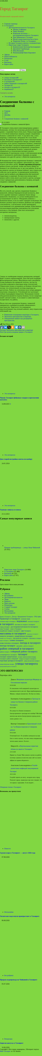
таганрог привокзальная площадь (27, 657)
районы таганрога (4, 652)
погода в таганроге (12, 87)
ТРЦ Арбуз (37, 616)
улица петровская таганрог (7, 664)
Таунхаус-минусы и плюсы (10, 510)
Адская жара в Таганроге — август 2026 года (17, 853)
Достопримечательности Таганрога (22, 28)
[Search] (0, 68)
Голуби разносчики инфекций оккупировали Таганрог (24, 768)
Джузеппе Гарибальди (21, 49)
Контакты (8, 62)
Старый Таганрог (10, 607)
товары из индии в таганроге (27, 659)
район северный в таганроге (15, 83)
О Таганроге (9, 26)
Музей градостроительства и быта (25, 39)
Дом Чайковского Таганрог (23, 37)
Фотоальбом (8, 611)
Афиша (7, 55)
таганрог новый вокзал (8, 657)
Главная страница (10, 24)
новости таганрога (7, 636)
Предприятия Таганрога (25, 616)
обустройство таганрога (20, 638)
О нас (6, 60)
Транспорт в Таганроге (10, 619)
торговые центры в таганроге (11, 661)
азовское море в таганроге (8, 621)
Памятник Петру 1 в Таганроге (24, 41)
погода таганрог (7, 645)
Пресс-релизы (9, 603)
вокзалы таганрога (33, 621)
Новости (10, 56)
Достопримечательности (13, 597)
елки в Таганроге (16, 629)
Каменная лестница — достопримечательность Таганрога (25, 34)
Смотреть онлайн (6, 93)
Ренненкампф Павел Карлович (24, 53)
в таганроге (9, 81)
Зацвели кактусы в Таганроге (11, 1043)
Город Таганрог (14, 8)
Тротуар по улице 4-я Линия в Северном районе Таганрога (25, 702)
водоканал (9, 89)
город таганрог (5, 627)
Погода (14, 616)
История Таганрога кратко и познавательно (25, 43)
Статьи (6, 609)
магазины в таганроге (13, 80)
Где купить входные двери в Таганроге (16, 332)
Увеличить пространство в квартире (17, 317)
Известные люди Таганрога (19, 45)
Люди (6, 599)
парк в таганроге (4, 640)
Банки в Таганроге (5, 616)
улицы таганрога (11, 78)
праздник (19, 646)
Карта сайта (8, 64)
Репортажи (8, 58)
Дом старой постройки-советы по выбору (16, 459)
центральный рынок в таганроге (8, 666)
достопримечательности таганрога (24, 627)
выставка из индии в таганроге (25, 624)
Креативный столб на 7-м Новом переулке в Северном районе (25, 727)
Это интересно (9, 96)
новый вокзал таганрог (24, 636)
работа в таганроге (28, 646)
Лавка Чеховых (18, 31)
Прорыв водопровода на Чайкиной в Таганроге (18, 980)
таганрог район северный (9, 659)
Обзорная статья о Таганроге (10, 787)
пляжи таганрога (16, 640)
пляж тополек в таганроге (9, 643)
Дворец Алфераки (19, 29)
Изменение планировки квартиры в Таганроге (21, 315)
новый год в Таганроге (6, 638)
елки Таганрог (4, 629)
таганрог (8, 85)
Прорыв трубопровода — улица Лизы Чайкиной (22, 547)
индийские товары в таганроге (10, 631)
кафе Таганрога (26, 631)
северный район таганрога (23, 651)
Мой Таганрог (5, 1051)
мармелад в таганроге (32, 634)
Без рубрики (8, 595)
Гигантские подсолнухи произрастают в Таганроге (19, 916)
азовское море (25, 619)
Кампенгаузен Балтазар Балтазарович (26, 47)
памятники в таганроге (35, 638)
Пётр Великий (18, 51)
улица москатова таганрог (32, 661)
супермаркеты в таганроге (8, 654)
